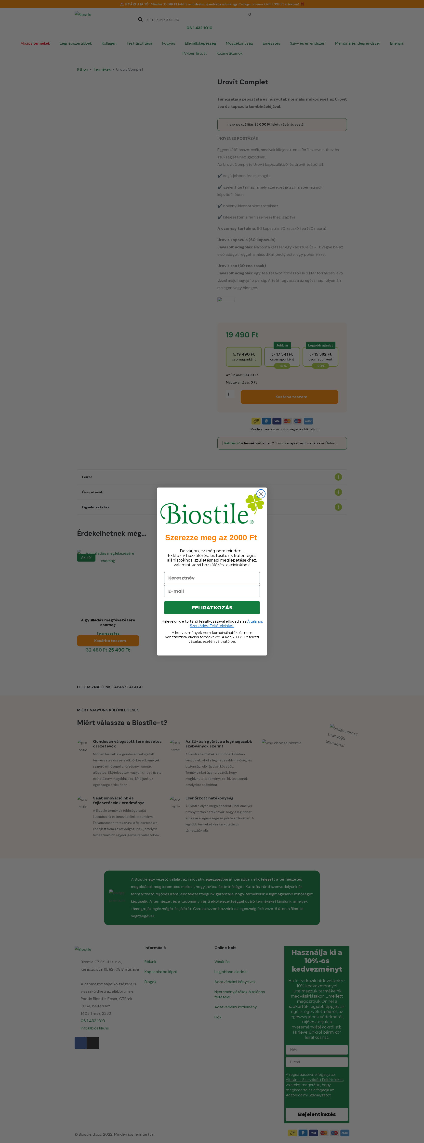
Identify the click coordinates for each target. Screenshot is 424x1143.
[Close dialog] (261, 493)
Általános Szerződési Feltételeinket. (226, 623)
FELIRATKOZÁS (212, 608)
